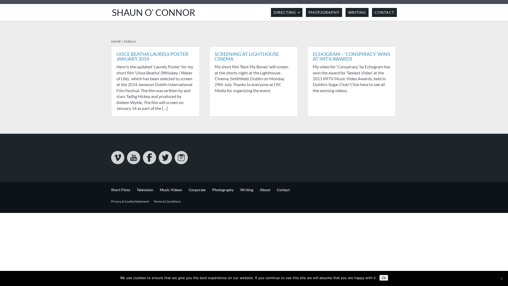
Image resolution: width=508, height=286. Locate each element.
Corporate (197, 189)
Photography (324, 12)
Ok (384, 278)
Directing (285, 12)
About (265, 189)
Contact (384, 12)
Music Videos (171, 189)
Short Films (120, 189)
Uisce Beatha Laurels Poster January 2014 (152, 56)
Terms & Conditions (167, 201)
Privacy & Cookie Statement (130, 201)
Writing (357, 12)
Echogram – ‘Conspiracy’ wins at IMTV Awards (351, 56)
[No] (501, 278)
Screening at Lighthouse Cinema (247, 56)
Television (145, 189)
